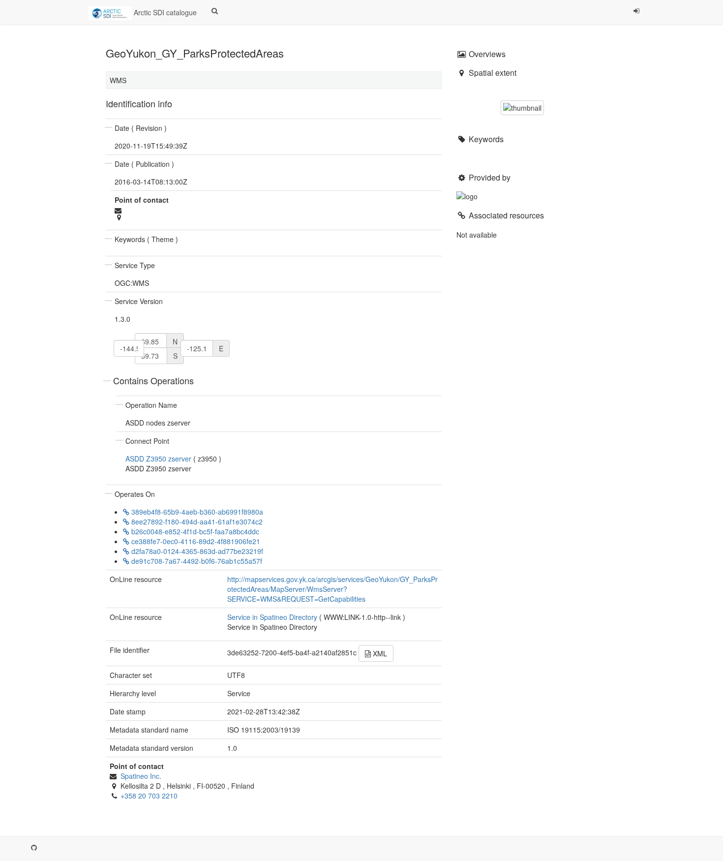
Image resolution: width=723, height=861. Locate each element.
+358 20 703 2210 (149, 795)
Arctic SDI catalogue (164, 12)
